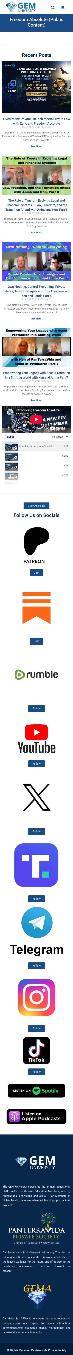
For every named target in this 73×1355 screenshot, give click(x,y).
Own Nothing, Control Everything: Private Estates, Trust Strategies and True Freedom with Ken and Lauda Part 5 (36, 291)
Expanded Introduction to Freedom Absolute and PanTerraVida (40, 455)
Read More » (37, 146)
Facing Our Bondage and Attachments (40, 465)
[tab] (36, 446)
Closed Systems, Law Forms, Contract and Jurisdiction (40, 475)
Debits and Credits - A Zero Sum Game (40, 485)
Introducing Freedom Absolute (36, 446)
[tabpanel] (36, 419)
